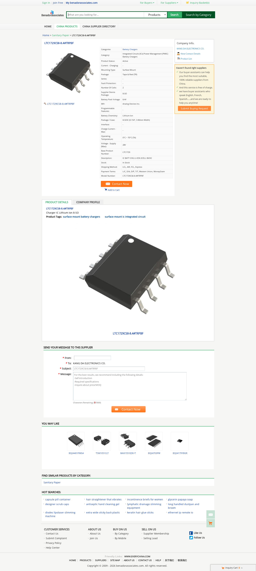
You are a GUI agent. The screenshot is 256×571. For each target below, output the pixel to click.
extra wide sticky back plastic (103, 512)
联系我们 (182, 560)
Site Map (115, 560)
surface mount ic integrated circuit (125, 216)
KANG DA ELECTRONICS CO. (190, 48)
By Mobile (120, 538)
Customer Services (56, 529)
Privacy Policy (53, 543)
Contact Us (52, 533)
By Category (122, 533)
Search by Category (198, 15)
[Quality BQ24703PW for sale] (153, 441)
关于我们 (169, 560)
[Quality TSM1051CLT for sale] (102, 441)
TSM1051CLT (102, 453)
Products (85, 560)
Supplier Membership (156, 533)
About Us (94, 529)
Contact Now (120, 184)
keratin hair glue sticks (140, 512)
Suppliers (100, 560)
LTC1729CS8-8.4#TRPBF (59, 43)
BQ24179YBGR (180, 453)
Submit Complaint (56, 538)
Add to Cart (114, 189)
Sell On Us (149, 529)
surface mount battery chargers (81, 216)
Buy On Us (120, 529)
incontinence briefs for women (145, 499)
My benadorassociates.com (82, 2)
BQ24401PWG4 (76, 453)
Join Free (58, 2)
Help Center (53, 547)
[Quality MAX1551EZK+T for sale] (128, 441)
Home (48, 26)
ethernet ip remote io (180, 512)
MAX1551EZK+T (128, 453)
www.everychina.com (137, 556)
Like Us (198, 532)
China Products (67, 26)
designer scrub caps (57, 504)
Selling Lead (150, 538)
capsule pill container (58, 499)
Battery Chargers (130, 49)
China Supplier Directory (99, 26)
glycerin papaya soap (180, 499)
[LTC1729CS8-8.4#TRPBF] (70, 98)
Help (158, 560)
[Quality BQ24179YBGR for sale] (179, 441)
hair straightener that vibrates (104, 499)
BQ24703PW (154, 453)
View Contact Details (190, 53)
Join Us (94, 538)
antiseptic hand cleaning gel (102, 504)
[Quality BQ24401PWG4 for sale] (76, 441)
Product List (186, 58)
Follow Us (199, 537)
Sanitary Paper (60, 35)
